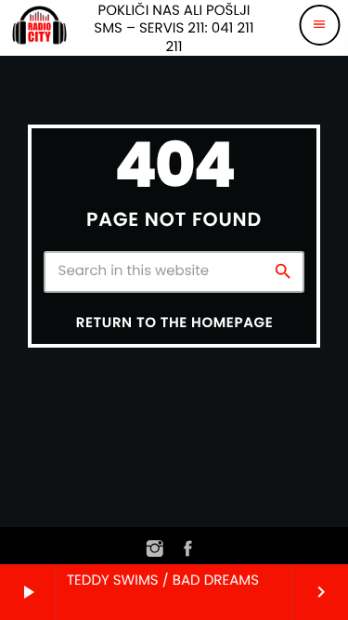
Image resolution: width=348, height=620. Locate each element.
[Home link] (39, 25)
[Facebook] (188, 550)
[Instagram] (155, 550)
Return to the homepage (174, 323)
